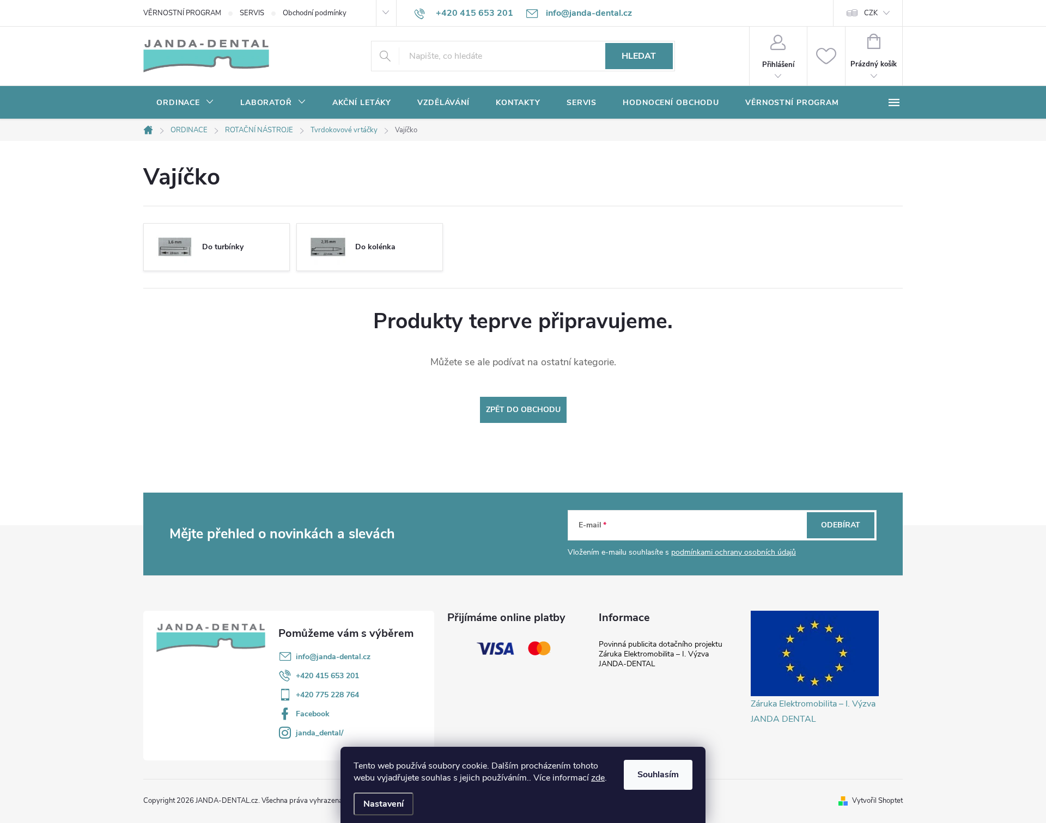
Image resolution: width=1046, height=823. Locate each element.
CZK (871, 13)
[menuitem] (185, 103)
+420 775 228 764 (327, 695)
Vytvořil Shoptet (877, 801)
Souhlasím (658, 775)
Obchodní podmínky (314, 13)
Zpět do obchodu (523, 409)
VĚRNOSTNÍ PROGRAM (182, 13)
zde (598, 778)
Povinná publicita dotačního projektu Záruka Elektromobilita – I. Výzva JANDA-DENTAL (660, 654)
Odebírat (840, 525)
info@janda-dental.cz (333, 657)
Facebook (313, 714)
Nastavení (383, 804)
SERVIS (252, 13)
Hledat (639, 56)
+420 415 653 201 (327, 676)
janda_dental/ (319, 733)
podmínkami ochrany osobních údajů (733, 552)
